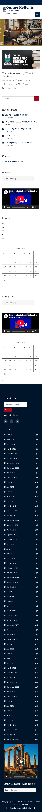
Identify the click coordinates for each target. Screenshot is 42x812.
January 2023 (12, 620)
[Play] (5, 207)
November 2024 (13, 525)
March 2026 (11, 449)
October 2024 (12, 530)
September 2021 (13, 696)
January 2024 (12, 573)
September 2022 (13, 639)
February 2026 (12, 454)
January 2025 (12, 515)
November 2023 (13, 582)
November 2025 (13, 468)
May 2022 (10, 658)
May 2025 (10, 496)
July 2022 (10, 649)
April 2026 (11, 444)
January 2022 (12, 677)
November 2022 (13, 630)
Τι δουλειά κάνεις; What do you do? (19, 75)
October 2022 (12, 634)
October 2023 (12, 587)
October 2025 (12, 473)
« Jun (4, 286)
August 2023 (12, 592)
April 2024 (11, 558)
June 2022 (11, 654)
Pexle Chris (31, 808)
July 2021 (10, 706)
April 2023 (11, 606)
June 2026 (11, 435)
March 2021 (11, 725)
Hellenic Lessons (24, 80)
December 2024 (13, 520)
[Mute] (33, 207)
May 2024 (10, 554)
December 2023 (13, 577)
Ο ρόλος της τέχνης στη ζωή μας (18, 129)
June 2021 (11, 711)
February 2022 (12, 673)
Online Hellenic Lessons (20, 8)
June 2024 (11, 549)
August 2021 (12, 701)
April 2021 (11, 720)
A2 (3, 227)
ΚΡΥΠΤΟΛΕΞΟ (11, 136)
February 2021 (12, 730)
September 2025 (13, 477)
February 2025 (12, 511)
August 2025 (12, 482)
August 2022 (12, 644)
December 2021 (13, 682)
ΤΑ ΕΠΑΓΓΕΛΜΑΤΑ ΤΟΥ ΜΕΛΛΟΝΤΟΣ (21, 122)
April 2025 (11, 501)
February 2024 (12, 568)
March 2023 (11, 611)
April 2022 (11, 663)
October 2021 (12, 692)
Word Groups (9, 80)
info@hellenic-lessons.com (12, 161)
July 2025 (10, 487)
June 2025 (11, 492)
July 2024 (10, 544)
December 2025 (13, 463)
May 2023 (10, 601)
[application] (20, 198)
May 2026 (10, 439)
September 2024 (13, 535)
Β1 (3, 231)
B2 (3, 234)
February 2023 (12, 615)
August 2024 (12, 539)
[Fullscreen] (36, 207)
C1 (3, 238)
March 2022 (11, 668)
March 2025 (11, 506)
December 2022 (13, 625)
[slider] (19, 776)
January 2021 (12, 734)
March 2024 (11, 563)
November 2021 (13, 687)
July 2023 (10, 596)
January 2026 (12, 458)
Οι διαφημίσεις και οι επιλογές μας (19, 143)
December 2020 (13, 739)
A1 (3, 223)
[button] (21, 761)
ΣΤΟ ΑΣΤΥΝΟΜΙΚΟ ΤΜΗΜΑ (16, 115)
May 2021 (10, 715)
